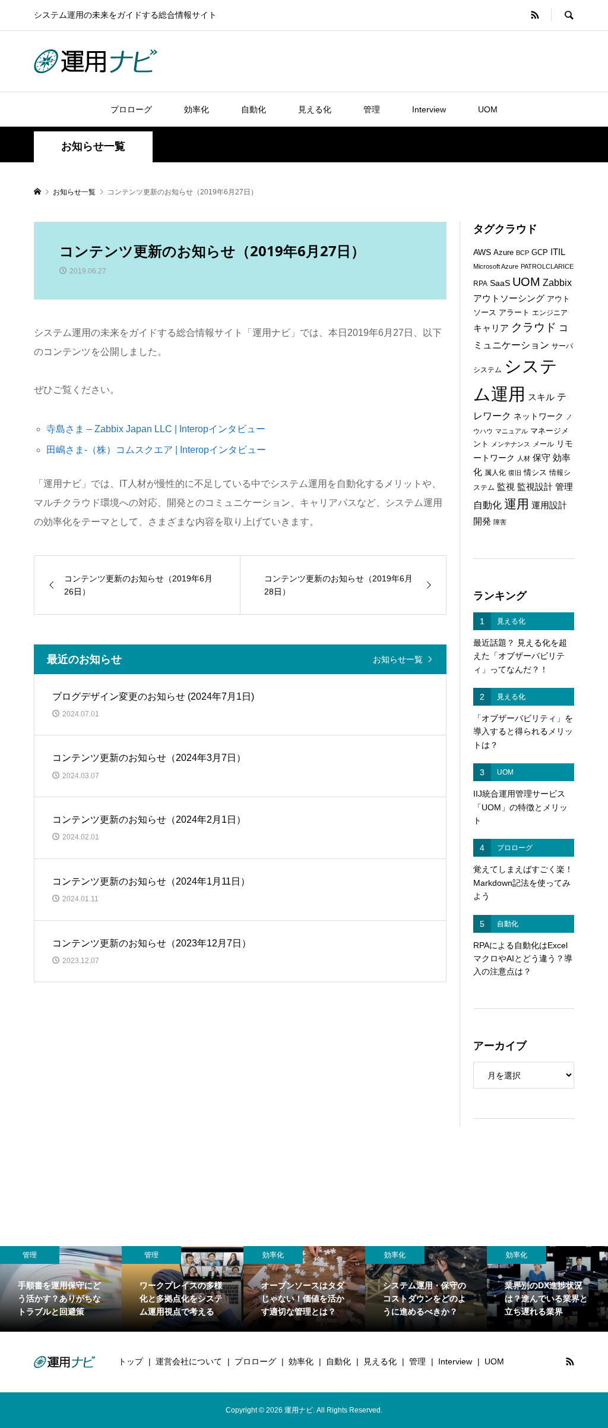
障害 (499, 522)
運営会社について (189, 1361)
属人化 (495, 472)
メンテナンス (510, 444)
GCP (539, 252)
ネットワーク (538, 416)
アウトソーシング (508, 298)
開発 (482, 521)
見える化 (314, 109)
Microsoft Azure (495, 266)
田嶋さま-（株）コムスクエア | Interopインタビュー (156, 450)
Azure (503, 252)
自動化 (253, 109)
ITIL (557, 252)
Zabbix (557, 283)
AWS (482, 252)
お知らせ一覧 (398, 659)
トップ (130, 1361)
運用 (516, 504)
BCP (522, 252)
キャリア (491, 328)
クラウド (533, 327)
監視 (506, 487)
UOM (488, 109)
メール (543, 444)
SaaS (500, 283)
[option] (61, 1289)
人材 (523, 458)
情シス (535, 472)
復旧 (514, 472)
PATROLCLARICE (547, 266)
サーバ (562, 346)
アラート (514, 312)
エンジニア (550, 313)
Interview (429, 109)
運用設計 (549, 505)
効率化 (196, 109)
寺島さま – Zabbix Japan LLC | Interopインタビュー (155, 429)
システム (487, 370)
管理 (371, 109)
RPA (480, 283)
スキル (541, 397)
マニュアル (511, 431)
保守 (541, 457)
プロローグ (131, 109)
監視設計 (535, 487)
